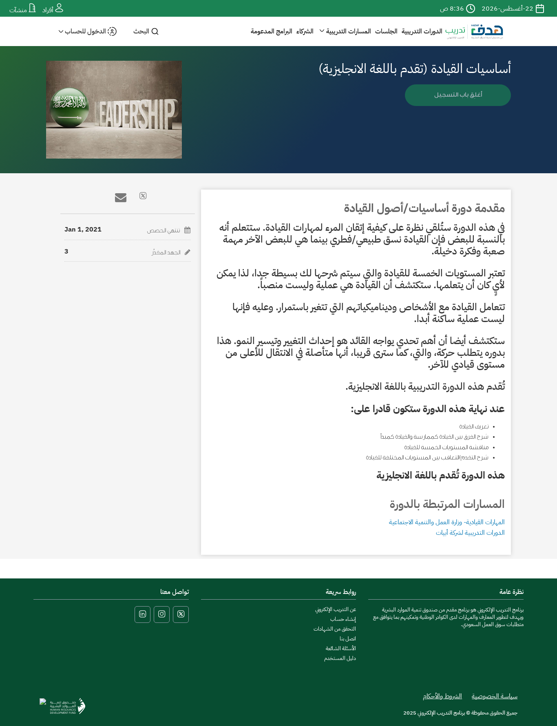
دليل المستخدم (340, 658)
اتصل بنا (348, 638)
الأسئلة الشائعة (341, 648)
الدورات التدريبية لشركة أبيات (470, 533)
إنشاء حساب (343, 619)
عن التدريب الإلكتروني (335, 609)
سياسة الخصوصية (494, 696)
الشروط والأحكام (442, 696)
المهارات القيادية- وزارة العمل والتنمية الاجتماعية (447, 522)
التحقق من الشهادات (335, 629)
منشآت (19, 10)
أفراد (48, 10)
